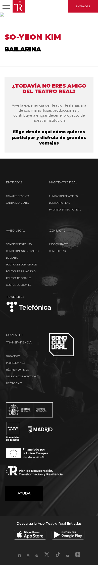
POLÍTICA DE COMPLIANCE (21, 264)
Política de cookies (18, 278)
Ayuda (24, 493)
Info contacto (58, 244)
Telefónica (29, 304)
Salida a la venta (17, 202)
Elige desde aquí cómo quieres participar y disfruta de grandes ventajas (49, 137)
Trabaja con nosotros (21, 376)
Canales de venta (17, 196)
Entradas (83, 6)
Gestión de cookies (18, 285)
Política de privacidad (20, 271)
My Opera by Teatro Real (65, 209)
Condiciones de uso (19, 244)
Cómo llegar (57, 251)
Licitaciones (14, 383)
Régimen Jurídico (17, 369)
